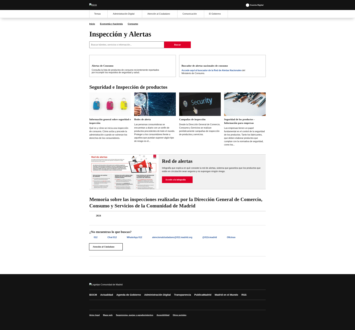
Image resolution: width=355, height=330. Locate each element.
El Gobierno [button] (215, 14)
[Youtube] (118, 305)
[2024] (177, 215)
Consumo (133, 24)
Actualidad (106, 294)
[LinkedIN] (126, 305)
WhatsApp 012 (134, 237)
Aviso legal (94, 315)
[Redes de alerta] (155, 118)
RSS (244, 294)
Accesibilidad (163, 315)
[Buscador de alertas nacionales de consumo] (261, 65)
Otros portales (179, 315)
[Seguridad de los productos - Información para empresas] (245, 120)
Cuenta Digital (256, 5)
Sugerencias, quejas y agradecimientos (134, 315)
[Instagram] (101, 305)
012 (95, 237)
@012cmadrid (209, 237)
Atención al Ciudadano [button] (158, 14)
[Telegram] (160, 305)
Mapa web (108, 315)
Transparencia (182, 294)
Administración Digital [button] (124, 14)
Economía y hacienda (111, 24)
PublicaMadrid (202, 294)
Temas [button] (97, 14)
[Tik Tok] (143, 305)
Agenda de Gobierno (128, 294)
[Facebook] (93, 305)
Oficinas (231, 237)
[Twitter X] (110, 305)
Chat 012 (112, 237)
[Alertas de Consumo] (171, 65)
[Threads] (168, 305)
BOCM (93, 294)
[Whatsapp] (135, 305)
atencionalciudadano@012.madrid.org (172, 237)
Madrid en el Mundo (226, 294)
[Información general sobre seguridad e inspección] (110, 116)
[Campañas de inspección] (200, 114)
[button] (177, 179)
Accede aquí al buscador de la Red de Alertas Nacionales (212, 70)
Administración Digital (157, 294)
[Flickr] (151, 305)
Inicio (92, 24)
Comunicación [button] (189, 14)
